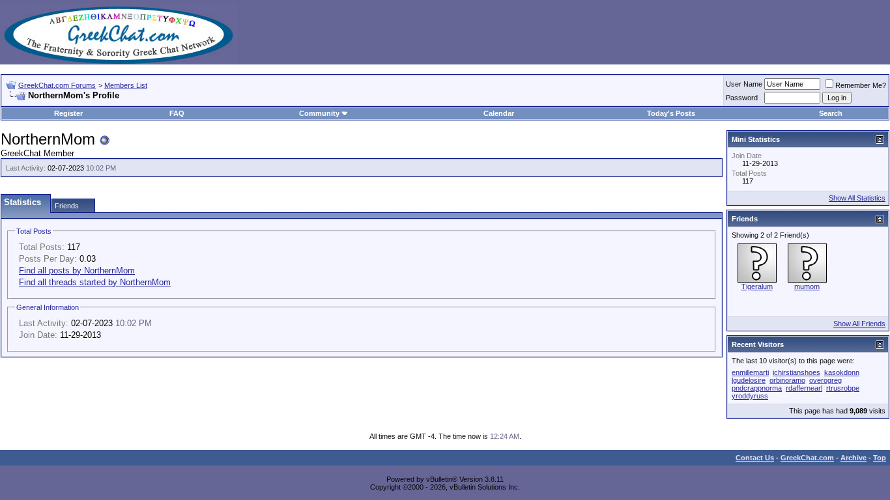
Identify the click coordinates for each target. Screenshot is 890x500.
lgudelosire (749, 380)
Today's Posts (671, 113)
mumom (807, 286)
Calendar (498, 113)
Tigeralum (757, 286)
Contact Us (755, 458)
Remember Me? (860, 85)
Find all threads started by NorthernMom (95, 282)
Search (830, 113)
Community (319, 113)
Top (879, 458)
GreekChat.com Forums (57, 85)
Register (68, 113)
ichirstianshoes (796, 372)
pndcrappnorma (757, 388)
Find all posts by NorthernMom (77, 270)
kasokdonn (841, 372)
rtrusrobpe (842, 388)
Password (742, 98)
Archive (853, 458)
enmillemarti (750, 372)
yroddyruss (750, 396)
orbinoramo (787, 380)
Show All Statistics (857, 198)
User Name (744, 84)
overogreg (825, 380)
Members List (125, 85)
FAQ (176, 113)
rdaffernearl (804, 388)
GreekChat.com (807, 458)
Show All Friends (859, 323)
